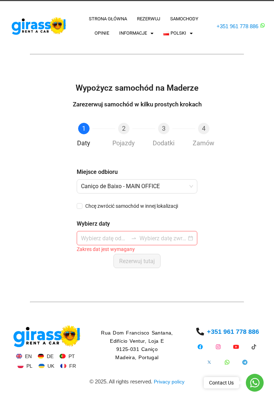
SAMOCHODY (184, 18)
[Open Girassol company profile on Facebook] (200, 347)
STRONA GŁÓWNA (108, 18)
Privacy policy (169, 382)
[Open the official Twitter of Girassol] (209, 362)
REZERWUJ (148, 18)
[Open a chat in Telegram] (245, 362)
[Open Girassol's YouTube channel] (236, 347)
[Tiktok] (254, 347)
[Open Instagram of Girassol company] (218, 347)
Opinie (102, 33)
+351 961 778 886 (237, 26)
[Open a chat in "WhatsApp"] (262, 25)
